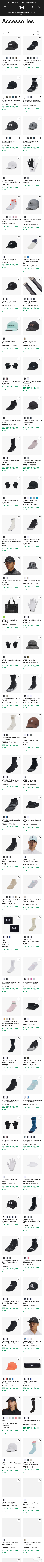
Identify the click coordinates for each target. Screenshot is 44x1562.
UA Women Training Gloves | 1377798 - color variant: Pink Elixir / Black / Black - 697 (7, 378)
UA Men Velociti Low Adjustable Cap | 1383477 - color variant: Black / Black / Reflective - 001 (25, 498)
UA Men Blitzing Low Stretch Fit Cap (11, 61)
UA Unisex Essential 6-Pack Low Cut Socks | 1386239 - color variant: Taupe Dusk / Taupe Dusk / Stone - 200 (15, 897)
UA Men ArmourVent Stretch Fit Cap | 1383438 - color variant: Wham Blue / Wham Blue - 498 (12, 97)
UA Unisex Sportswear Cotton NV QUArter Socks (10, 1022)
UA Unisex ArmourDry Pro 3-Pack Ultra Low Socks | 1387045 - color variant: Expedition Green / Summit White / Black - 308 (28, 1058)
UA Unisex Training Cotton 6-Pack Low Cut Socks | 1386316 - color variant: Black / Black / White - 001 (4, 1097)
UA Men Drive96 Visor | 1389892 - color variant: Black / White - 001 (4, 1500)
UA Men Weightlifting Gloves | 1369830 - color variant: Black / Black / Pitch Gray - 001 (4, 657)
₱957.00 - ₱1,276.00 (30, 1065)
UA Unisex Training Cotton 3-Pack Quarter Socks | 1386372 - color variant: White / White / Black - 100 (7, 777)
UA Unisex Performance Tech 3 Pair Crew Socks (31, 940)
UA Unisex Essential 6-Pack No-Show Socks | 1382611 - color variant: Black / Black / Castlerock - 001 (27, 58)
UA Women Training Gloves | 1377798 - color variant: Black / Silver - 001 (4, 378)
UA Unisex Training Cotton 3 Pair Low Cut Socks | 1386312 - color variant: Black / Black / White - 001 (4, 1339)
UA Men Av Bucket (29, 660)
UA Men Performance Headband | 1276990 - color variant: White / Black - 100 (28, 1379)
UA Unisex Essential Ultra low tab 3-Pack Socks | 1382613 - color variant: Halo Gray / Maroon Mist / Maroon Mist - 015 (34, 979)
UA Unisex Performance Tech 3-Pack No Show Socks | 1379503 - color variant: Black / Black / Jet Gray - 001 (4, 1258)
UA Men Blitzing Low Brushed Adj (29, 342)
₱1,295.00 (5, 986)
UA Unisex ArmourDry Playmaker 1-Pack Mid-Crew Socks (11, 541)
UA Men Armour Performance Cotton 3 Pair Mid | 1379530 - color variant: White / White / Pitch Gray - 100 (28, 1217)
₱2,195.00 (5, 184)
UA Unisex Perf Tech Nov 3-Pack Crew (32, 1141)
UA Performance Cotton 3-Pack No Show (11, 1543)
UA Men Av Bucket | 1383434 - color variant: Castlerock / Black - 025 (25, 657)
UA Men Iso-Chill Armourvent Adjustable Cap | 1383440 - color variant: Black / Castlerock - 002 (4, 178)
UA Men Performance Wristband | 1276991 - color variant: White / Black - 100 (7, 937)
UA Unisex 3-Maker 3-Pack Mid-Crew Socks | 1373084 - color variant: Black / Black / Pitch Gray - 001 (7, 979)
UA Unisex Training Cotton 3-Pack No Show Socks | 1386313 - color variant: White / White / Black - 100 (7, 1299)
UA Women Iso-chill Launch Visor (32, 820)
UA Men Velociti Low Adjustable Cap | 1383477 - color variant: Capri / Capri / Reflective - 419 (37, 498)
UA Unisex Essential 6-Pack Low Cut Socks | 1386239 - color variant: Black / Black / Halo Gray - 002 (9, 897)
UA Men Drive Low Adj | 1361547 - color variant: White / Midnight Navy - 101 (6, 1217)
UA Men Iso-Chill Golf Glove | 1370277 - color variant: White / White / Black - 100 (28, 617)
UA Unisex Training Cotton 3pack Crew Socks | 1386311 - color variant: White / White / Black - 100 (7, 1058)
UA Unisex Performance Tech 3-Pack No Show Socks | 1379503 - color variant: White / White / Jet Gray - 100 (7, 1258)
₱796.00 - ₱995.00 (29, 1144)
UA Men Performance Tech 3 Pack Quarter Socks (11, 860)
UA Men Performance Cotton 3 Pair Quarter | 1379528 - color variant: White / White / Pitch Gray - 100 (25, 777)
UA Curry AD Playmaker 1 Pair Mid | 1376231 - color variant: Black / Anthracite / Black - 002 (4, 458)
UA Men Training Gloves (10, 500)
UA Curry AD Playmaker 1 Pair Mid (10, 461)
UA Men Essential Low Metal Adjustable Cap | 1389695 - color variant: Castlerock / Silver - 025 (28, 418)
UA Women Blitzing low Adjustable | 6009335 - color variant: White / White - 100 (7, 1418)
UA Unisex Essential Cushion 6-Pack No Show (32, 1101)
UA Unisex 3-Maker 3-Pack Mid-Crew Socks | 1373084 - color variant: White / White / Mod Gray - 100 (4, 979)
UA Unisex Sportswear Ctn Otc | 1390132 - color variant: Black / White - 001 (25, 1418)
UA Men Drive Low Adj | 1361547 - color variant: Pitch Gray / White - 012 (9, 1217)
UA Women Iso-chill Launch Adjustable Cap (32, 382)
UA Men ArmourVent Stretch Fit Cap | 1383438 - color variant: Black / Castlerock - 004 (15, 97)
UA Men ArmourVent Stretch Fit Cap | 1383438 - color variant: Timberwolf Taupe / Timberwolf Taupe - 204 (9, 97)
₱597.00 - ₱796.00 (8, 824)
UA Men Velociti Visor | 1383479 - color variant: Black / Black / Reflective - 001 (25, 1019)
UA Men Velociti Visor (30, 1021)
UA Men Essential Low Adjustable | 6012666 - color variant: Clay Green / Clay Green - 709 (31, 735)
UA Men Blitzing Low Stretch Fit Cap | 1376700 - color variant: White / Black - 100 (9, 58)
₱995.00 (5, 545)
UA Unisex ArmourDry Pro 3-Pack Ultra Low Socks (32, 1061)
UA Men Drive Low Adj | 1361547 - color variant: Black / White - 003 (15, 1217)
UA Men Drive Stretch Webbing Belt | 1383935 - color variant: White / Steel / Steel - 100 (31, 299)
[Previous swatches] (3, 58)
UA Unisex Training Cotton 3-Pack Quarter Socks (10, 780)
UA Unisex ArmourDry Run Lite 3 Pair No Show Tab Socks (31, 261)
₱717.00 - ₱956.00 (29, 1225)
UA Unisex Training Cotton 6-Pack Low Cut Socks (10, 1101)
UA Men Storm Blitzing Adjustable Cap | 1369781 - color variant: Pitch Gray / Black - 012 (27, 138)
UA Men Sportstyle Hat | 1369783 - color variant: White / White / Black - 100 (4, 257)
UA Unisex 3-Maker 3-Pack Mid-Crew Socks (11, 983)
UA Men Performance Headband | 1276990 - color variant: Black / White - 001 (25, 1379)
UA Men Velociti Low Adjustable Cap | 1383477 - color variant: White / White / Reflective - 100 (28, 498)
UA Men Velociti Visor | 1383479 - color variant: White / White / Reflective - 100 (28, 1019)
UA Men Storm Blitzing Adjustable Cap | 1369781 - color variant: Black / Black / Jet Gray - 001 (30, 138)
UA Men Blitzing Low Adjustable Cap (8, 142)
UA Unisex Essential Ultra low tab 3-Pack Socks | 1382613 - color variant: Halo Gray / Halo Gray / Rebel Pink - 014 (31, 979)
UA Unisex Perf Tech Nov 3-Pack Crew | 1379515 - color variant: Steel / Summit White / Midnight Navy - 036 (34, 1137)
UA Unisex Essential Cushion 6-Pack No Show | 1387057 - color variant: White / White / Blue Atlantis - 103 (28, 1097)
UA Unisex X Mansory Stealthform (9, 342)
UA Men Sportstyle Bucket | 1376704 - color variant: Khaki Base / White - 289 (28, 578)
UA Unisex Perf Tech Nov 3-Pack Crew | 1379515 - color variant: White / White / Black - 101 (31, 1137)
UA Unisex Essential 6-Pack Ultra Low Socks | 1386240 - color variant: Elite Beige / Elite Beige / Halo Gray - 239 (25, 897)
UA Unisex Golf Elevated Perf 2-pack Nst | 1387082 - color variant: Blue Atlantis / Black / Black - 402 (7, 817)
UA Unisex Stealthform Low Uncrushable (32, 220)
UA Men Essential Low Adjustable (30, 741)
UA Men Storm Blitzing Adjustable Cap (30, 142)
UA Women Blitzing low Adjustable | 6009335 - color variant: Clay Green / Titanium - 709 (19, 1418)
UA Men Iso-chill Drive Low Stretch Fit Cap (32, 1342)
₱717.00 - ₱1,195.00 (8, 1025)
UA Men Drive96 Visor (9, 1503)
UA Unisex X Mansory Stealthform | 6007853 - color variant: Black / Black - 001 (4, 338)
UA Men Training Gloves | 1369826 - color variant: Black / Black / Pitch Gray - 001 (4, 498)
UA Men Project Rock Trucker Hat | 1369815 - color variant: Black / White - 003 (6, 299)
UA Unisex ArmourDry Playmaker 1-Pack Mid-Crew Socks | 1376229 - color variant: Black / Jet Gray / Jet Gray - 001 (4, 537)
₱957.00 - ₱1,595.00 (9, 904)
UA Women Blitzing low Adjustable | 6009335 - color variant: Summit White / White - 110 (10, 1418)
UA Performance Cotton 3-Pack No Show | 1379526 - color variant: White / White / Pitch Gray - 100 (4, 1540)
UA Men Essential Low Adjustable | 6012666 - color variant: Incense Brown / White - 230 (25, 735)
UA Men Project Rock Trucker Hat (9, 302)
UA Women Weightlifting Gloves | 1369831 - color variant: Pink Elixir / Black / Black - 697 (7, 1137)
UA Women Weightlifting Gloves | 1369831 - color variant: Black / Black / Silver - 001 (4, 1137)
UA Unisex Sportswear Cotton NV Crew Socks (30, 1463)
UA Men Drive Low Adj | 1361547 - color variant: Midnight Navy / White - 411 (12, 1217)
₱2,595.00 (5, 662)
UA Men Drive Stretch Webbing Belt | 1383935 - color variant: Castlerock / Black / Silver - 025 (25, 299)
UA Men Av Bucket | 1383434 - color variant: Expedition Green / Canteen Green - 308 (28, 657)
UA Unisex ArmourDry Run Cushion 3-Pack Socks (31, 540)
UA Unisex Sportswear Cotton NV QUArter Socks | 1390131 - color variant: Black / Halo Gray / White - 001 (10, 1019)
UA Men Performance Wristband (9, 943)
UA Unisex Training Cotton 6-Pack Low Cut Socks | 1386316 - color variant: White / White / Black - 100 (7, 1097)
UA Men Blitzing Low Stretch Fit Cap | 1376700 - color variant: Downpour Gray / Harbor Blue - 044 (6, 58)
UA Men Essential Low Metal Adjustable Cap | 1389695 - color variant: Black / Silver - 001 (25, 418)
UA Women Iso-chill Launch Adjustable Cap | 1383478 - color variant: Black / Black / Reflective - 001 (25, 378)
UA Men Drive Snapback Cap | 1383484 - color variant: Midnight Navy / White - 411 (31, 1299)
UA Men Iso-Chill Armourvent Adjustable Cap (11, 181)
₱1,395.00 (26, 65)
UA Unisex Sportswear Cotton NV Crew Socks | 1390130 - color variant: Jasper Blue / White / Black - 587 (28, 1460)
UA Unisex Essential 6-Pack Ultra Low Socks (32, 900)
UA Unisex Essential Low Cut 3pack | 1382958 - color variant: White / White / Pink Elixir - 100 (12, 217)
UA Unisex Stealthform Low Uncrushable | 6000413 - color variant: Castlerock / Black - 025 (25, 217)
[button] (33, 7)
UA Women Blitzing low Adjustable (9, 1424)
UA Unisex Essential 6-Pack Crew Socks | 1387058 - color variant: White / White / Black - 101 (4, 735)
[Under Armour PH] (22, 7)
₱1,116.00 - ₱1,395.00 (9, 1222)
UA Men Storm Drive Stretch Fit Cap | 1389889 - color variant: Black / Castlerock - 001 (4, 578)
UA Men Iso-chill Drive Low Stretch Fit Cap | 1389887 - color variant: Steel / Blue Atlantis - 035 (25, 1339)
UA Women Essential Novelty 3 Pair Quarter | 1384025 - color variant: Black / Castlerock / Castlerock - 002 (25, 1258)
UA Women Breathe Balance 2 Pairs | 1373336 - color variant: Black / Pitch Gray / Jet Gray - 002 (4, 418)
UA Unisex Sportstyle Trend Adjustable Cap (32, 1543)
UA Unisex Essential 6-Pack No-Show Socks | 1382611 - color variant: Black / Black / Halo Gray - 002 (30, 58)
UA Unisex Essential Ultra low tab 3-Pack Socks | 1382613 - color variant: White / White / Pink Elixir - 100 (28, 979)
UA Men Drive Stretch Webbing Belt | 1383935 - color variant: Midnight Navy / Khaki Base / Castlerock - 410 (34, 299)
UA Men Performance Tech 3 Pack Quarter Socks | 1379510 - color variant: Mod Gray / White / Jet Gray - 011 (7, 857)
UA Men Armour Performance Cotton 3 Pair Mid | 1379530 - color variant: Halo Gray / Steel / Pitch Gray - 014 (31, 1217)
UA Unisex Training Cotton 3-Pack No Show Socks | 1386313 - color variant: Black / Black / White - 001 (4, 1299)
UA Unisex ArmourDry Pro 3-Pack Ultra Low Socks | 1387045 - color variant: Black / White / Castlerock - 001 (25, 1058)
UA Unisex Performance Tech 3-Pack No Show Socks (10, 1262)
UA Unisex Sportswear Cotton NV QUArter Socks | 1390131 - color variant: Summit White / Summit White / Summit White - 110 (7, 1019)
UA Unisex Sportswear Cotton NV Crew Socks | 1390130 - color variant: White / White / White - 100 (25, 1460)
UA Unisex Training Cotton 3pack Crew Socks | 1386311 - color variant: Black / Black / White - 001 (4, 1058)
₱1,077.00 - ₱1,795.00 (30, 702)
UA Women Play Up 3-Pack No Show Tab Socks (32, 461)
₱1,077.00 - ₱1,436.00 (9, 702)
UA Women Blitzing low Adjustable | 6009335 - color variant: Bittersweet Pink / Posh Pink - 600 (16, 1418)
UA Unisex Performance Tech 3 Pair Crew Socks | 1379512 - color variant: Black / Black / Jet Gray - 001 (25, 937)
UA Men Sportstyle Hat (9, 260)
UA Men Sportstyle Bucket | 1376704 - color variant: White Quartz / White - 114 (25, 578)
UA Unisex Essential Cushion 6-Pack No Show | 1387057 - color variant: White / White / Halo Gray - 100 (25, 1097)
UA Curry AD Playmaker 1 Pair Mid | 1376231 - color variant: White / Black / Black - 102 (7, 458)
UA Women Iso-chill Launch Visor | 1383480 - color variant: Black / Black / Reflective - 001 (25, 817)
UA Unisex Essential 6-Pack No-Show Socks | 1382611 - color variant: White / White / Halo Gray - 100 (36, 58)
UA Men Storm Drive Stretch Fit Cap (11, 581)
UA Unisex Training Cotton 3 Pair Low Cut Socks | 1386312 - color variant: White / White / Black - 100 (7, 1339)
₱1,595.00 (5, 145)
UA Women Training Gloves (11, 381)
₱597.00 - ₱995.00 (29, 106)
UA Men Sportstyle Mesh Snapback (31, 1503)
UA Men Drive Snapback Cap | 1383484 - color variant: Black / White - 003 (28, 1299)
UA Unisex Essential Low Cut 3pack (11, 220)
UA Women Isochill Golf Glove (9, 1180)
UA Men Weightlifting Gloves (11, 660)
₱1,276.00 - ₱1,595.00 (9, 65)
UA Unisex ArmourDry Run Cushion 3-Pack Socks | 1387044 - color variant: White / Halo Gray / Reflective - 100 (28, 537)
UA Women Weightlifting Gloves (10, 1141)
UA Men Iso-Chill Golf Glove (32, 620)
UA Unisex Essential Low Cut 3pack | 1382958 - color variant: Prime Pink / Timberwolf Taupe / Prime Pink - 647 (15, 217)
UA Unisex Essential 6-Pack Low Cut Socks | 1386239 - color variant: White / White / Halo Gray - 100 (12, 897)
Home (4, 33)
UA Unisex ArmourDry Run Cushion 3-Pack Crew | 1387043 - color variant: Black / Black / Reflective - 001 (25, 696)
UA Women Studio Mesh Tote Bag (10, 621)
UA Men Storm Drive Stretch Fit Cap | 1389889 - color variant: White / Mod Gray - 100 (7, 578)
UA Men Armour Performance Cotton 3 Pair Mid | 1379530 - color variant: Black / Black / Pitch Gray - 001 (25, 1217)
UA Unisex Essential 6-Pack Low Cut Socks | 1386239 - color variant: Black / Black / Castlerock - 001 (6, 897)
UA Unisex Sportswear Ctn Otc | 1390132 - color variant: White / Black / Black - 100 (28, 1418)
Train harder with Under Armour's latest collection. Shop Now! (22, 3)
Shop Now (22, 14)
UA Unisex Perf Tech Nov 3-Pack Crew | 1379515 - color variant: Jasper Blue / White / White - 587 (25, 1137)
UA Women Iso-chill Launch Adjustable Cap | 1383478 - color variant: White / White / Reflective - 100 (28, 378)
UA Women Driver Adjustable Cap (11, 1463)
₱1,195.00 (5, 262)
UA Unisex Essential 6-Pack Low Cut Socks (11, 900)
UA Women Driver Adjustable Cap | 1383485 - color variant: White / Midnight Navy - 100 (4, 1460)
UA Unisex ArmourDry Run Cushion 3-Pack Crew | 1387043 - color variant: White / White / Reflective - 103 (31, 696)
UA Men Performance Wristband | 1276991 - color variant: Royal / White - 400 (10, 937)
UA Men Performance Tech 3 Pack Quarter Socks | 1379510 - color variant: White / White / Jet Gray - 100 (10, 857)
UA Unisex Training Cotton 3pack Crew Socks (10, 1061)
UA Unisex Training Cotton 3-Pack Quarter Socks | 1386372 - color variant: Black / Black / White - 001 (4, 777)
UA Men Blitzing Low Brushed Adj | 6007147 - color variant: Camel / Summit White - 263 (25, 338)
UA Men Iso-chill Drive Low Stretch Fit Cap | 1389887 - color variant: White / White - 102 (28, 1339)
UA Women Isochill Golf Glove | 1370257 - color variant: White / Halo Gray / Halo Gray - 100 (4, 1177)
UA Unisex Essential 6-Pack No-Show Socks (32, 61)
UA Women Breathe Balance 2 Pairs (11, 421)
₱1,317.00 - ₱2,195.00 (9, 104)
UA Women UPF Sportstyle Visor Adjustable (32, 1180)
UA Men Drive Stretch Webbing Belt (30, 302)
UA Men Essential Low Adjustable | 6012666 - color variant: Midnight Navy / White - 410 (28, 735)
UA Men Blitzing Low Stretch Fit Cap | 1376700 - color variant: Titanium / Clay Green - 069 (12, 58)
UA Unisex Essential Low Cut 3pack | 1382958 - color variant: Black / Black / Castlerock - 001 (6, 217)
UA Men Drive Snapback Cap (31, 1302)
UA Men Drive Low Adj (9, 1219)
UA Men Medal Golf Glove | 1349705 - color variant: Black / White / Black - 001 (25, 178)
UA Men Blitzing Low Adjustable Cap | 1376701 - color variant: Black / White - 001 (6, 138)
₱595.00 (5, 947)
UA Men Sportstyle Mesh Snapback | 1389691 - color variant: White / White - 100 (25, 1500)
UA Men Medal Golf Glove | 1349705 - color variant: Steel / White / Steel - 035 (28, 178)
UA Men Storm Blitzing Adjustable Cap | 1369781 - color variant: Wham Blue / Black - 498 (33, 138)
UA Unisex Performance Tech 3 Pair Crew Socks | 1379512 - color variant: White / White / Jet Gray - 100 (31, 937)
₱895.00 (26, 183)
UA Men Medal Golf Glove (31, 180)
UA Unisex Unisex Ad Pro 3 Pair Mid (11, 699)
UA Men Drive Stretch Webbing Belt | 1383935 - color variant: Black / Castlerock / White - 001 (28, 299)
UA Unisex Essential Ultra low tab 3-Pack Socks (31, 983)
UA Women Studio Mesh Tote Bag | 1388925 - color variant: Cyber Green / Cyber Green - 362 (4, 617)
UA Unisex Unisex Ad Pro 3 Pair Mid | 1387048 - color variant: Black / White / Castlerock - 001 (4, 696)
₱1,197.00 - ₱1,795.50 (9, 1385)
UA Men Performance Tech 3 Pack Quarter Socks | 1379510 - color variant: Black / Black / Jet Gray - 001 (4, 857)
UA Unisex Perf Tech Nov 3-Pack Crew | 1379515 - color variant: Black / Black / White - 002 (28, 1137)
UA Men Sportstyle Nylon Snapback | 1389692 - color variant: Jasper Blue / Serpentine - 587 (10, 1379)
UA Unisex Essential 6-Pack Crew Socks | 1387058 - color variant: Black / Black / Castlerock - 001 (7, 735)
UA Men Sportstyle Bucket (31, 581)
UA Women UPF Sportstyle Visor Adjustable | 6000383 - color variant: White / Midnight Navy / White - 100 (25, 1177)
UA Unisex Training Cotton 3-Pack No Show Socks (10, 1302)
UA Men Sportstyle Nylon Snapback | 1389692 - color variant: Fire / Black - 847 (7, 1379)
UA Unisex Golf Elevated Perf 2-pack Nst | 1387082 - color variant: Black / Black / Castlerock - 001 (4, 817)
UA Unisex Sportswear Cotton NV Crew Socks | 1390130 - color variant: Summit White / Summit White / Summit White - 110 (31, 1460)
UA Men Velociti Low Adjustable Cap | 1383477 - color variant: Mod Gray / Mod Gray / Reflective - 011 (34, 498)
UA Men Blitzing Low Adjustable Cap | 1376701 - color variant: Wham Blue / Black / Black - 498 (9, 138)
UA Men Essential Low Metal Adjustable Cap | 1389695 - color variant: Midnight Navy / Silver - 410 (31, 418)
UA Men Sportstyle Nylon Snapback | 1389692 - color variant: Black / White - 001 (4, 1379)
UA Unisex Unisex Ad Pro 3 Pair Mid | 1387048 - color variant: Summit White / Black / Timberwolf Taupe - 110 (7, 696)
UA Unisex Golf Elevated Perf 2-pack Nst (11, 820)
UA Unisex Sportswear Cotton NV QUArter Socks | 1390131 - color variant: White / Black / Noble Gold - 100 (4, 1019)
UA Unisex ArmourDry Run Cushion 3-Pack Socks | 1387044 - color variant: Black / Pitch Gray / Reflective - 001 (25, 537)
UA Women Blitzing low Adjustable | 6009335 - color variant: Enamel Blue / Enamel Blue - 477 (13, 1418)
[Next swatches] (19, 58)
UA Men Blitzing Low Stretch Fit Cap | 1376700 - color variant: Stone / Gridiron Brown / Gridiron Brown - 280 (15, 58)
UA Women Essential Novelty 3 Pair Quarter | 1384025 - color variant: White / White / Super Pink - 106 (28, 1258)
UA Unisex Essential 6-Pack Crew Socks (11, 738)
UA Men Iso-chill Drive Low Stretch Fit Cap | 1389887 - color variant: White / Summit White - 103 (31, 1339)
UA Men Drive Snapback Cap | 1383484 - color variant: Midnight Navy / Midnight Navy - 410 (25, 1299)
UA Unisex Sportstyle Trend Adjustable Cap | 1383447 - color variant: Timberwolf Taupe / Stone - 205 (25, 1540)
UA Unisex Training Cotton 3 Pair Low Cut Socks (11, 1342)
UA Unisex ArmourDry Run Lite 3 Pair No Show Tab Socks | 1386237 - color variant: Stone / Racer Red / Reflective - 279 (25, 257)
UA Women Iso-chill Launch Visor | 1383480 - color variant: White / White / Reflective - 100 (28, 817)
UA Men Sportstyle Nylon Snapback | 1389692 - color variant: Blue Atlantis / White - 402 (13, 1379)
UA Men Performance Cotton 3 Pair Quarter (30, 780)
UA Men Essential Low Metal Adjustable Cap (32, 421)
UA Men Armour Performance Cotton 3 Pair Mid (32, 1221)
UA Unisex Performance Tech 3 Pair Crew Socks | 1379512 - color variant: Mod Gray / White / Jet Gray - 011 (28, 937)
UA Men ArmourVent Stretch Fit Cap (11, 101)
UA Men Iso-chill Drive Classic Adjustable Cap (30, 860)
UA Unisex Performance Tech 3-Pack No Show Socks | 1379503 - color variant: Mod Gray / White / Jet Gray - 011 (10, 1258)
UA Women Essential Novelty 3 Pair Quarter (32, 1261)
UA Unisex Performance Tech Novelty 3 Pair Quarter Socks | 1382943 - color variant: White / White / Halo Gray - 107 (27, 97)
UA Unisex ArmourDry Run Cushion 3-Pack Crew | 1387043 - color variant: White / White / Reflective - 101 (28, 696)
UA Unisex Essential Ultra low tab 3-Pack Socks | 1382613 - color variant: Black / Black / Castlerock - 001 (25, 979)
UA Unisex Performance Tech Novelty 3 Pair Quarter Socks (32, 101)
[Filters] (41, 33)
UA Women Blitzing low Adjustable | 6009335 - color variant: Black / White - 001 (4, 1418)
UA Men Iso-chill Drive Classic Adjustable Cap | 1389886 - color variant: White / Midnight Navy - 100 (25, 857)
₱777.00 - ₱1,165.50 (29, 986)
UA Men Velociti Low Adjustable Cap (30, 501)
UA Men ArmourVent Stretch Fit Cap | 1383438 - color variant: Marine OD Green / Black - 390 (6, 97)
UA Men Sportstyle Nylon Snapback (10, 1382)
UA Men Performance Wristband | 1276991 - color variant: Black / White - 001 (4, 937)
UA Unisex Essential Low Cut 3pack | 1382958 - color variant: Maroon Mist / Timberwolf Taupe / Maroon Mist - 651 (9, 217)
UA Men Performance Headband (30, 1382)
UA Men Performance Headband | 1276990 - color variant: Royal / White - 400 (31, 1379)
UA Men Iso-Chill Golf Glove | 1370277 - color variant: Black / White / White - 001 (25, 617)
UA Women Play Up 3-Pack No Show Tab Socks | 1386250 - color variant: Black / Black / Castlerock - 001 (25, 458)
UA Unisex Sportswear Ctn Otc (31, 1421)
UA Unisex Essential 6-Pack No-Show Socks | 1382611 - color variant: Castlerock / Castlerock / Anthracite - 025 (33, 58)
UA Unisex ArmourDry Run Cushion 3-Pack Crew (31, 699)
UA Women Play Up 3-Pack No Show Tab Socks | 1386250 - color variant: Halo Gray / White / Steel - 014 (28, 458)
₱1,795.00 (5, 383)
